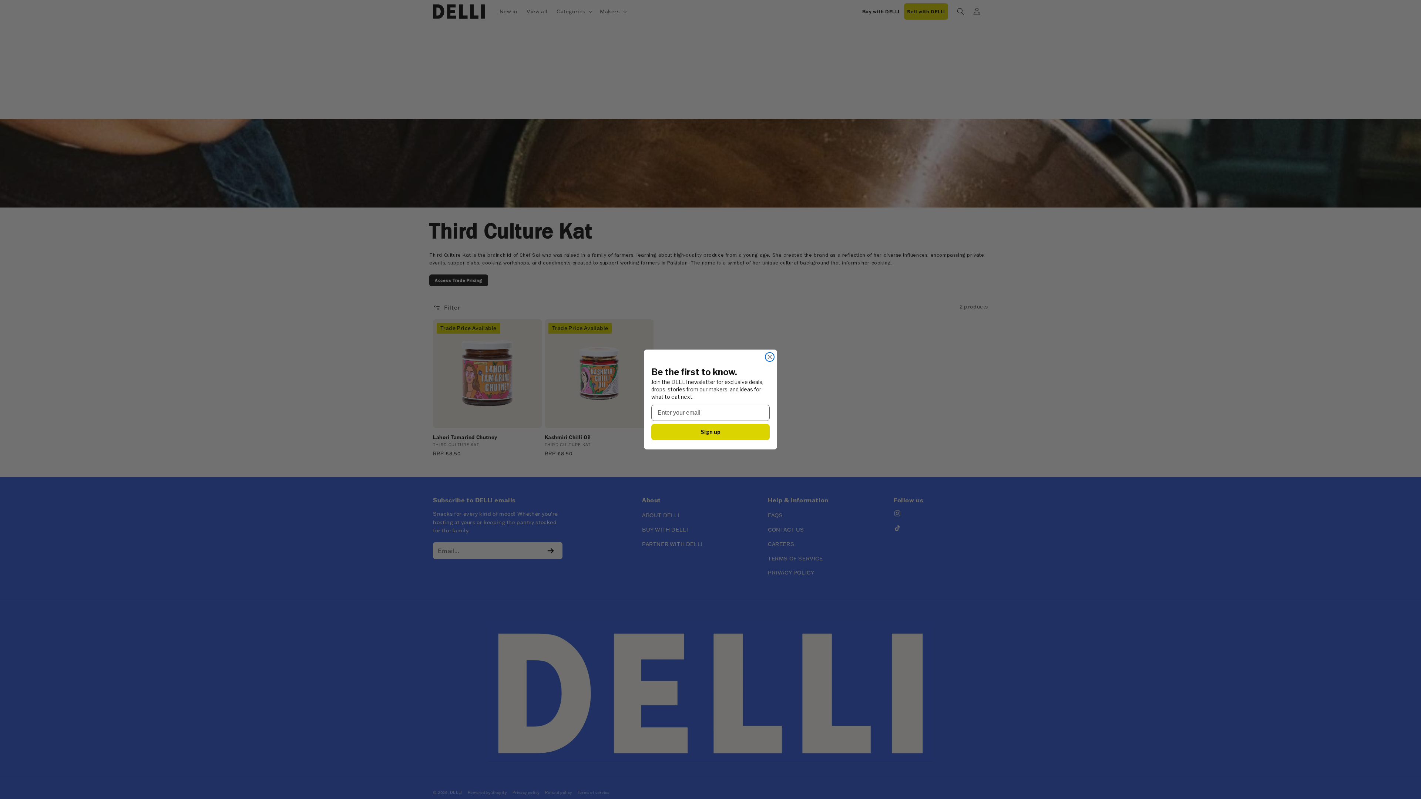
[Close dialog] (769, 357)
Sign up (710, 432)
